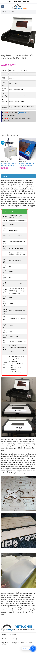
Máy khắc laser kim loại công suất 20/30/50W (8, 164)
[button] (2, 6)
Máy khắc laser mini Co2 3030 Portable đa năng (26, 164)
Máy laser (11, 11)
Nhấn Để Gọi (24, 112)
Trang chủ (4, 11)
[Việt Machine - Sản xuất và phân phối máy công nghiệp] (18, 6)
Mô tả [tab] (5, 176)
